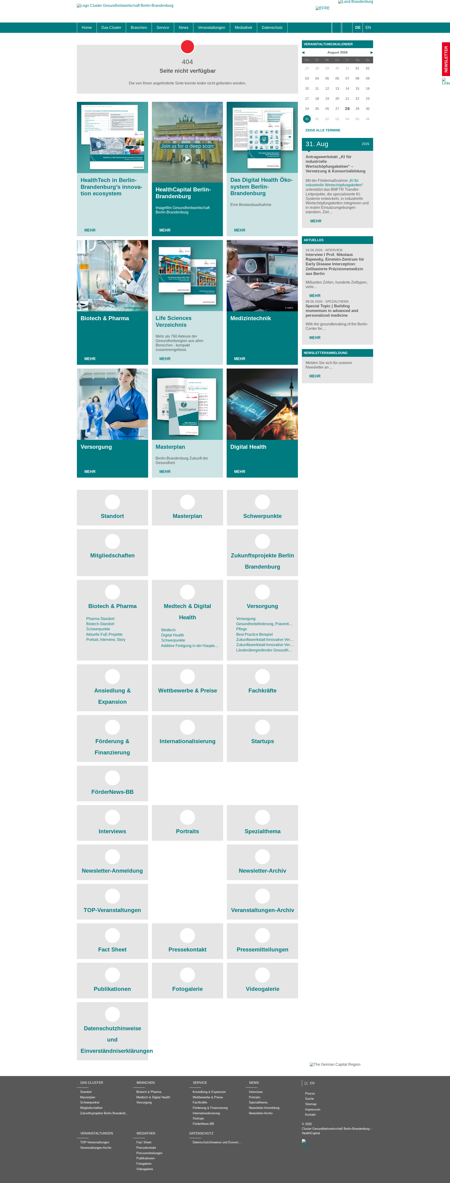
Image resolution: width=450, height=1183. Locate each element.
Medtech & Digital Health (187, 611)
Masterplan (170, 447)
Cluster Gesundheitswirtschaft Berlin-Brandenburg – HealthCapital (337, 1131)
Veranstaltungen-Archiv (262, 910)
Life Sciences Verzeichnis (173, 321)
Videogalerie (262, 989)
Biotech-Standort (99, 624)
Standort (112, 516)
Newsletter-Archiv (262, 870)
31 (307, 119)
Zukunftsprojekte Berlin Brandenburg (262, 561)
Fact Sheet (112, 949)
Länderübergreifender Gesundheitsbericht (270, 650)
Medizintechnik (250, 318)
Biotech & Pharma (105, 318)
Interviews (112, 831)
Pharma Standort (99, 619)
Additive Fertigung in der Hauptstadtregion (195, 646)
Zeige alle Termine (322, 130)
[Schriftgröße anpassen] (347, 28)
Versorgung (96, 447)
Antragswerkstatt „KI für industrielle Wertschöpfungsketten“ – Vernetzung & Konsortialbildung (335, 164)
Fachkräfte (262, 690)
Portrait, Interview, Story (105, 640)
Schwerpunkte (262, 516)
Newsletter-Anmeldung (112, 870)
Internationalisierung (188, 741)
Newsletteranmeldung (326, 353)
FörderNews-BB (112, 792)
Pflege (241, 629)
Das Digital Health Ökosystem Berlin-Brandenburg (261, 187)
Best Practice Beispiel (254, 634)
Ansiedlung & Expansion (112, 696)
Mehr (90, 230)
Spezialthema (263, 831)
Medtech (168, 630)
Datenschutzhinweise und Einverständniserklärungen (112, 1039)
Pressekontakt (187, 949)
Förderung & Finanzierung (112, 747)
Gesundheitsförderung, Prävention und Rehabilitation (280, 624)
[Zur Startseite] (125, 8)
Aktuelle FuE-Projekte (104, 634)
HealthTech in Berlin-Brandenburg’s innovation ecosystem (111, 187)
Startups (262, 741)
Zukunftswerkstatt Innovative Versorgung (269, 640)
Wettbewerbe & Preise (187, 690)
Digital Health (248, 447)
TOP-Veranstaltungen (112, 910)
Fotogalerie (187, 989)
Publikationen (112, 989)
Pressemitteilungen (263, 949)
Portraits (187, 831)
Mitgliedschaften (112, 555)
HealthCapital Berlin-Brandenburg (183, 192)
